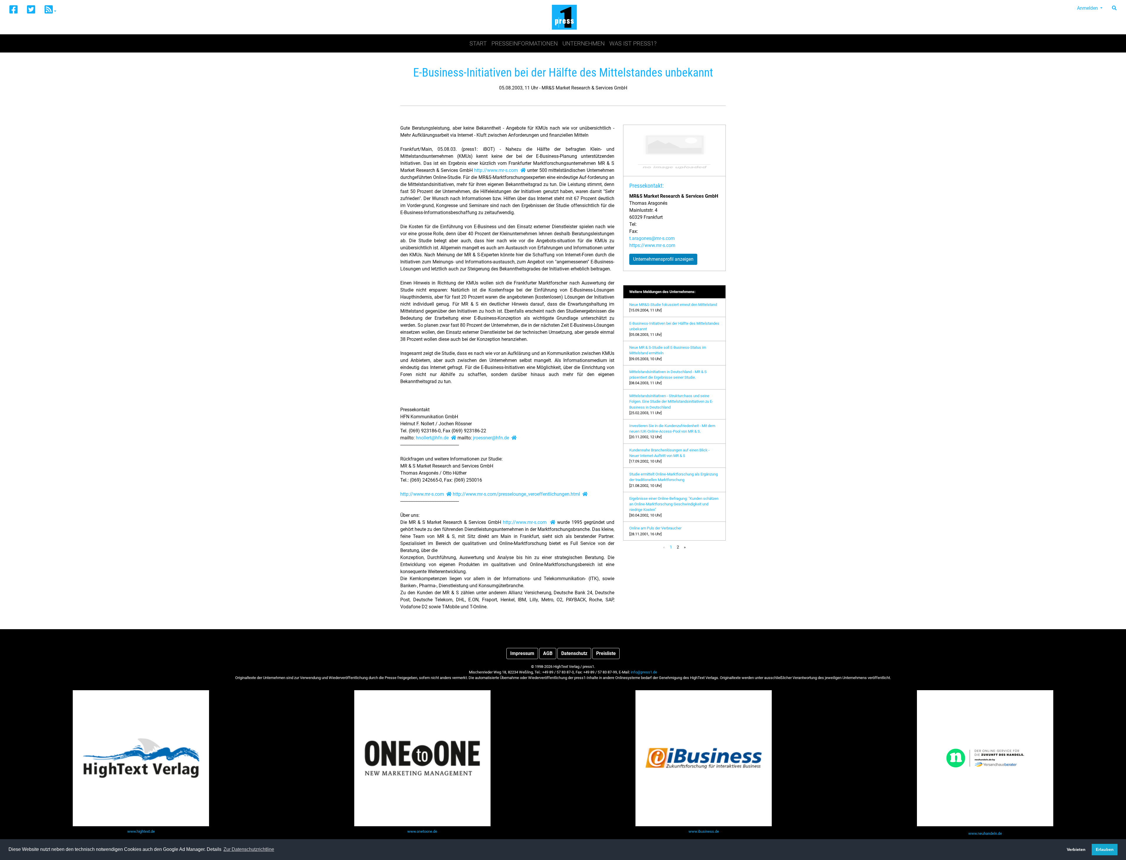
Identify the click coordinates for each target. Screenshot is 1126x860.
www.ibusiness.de (704, 831)
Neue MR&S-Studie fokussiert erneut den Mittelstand (673, 304)
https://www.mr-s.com (652, 245)
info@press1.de (644, 672)
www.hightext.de (141, 831)
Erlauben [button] (1105, 849)
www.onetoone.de (422, 831)
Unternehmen (583, 43)
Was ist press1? (633, 43)
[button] (50, 9)
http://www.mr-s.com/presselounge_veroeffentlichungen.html (516, 494)
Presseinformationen (524, 43)
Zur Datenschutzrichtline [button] (248, 849)
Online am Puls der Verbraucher (655, 528)
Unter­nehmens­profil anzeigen (663, 259)
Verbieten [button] (1076, 849)
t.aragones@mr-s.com (652, 238)
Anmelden (1088, 8)
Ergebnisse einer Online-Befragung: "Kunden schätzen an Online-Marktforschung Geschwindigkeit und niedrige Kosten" (673, 504)
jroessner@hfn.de (491, 438)
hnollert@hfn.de (432, 438)
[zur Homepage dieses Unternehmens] (523, 170)
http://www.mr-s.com (496, 170)
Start (478, 43)
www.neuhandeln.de (985, 833)
